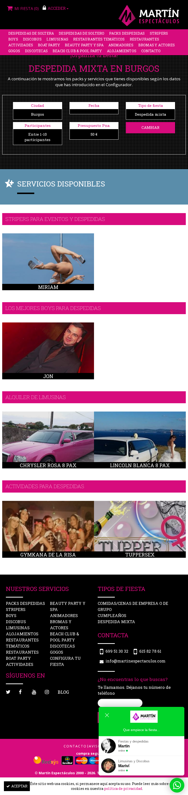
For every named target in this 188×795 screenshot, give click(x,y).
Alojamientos (121, 51)
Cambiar (150, 127)
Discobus (32, 39)
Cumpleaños (112, 615)
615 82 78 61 (150, 651)
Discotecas (36, 51)
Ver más (48, 272)
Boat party (49, 45)
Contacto (151, 51)
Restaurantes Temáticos (99, 39)
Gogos (14, 51)
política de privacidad (123, 788)
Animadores (120, 45)
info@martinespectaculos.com (135, 660)
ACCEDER (57, 8)
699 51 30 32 (117, 651)
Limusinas (57, 39)
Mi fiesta (26, 8)
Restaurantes (144, 39)
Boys (13, 39)
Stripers (159, 33)
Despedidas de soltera (31, 33)
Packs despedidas (127, 33)
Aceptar (19, 786)
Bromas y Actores (156, 45)
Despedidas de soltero (81, 33)
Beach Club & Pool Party (77, 51)
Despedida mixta (116, 621)
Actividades (20, 45)
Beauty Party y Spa (84, 45)
